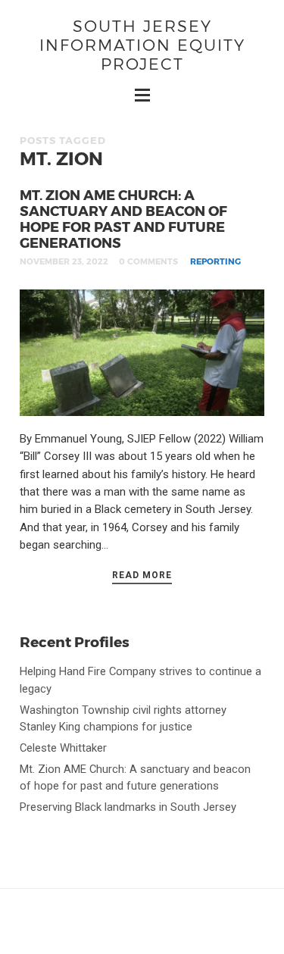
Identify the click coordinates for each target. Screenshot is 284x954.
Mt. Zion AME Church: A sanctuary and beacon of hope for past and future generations (123, 218)
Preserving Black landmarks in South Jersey (128, 807)
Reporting (215, 261)
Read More (142, 575)
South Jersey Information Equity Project (142, 44)
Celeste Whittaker (63, 748)
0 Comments (148, 261)
